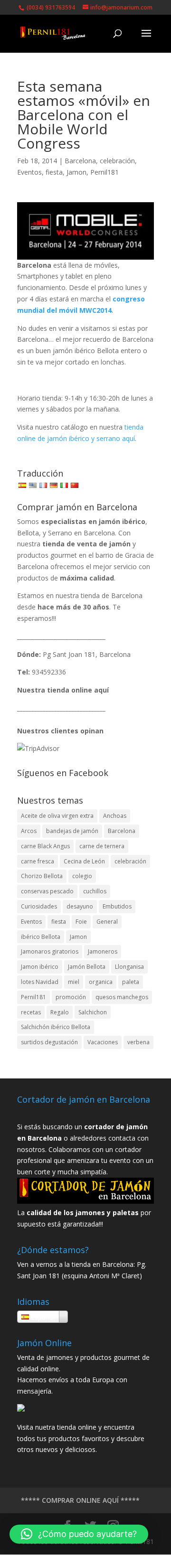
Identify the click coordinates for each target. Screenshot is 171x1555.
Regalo (59, 1012)
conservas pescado (47, 891)
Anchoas (114, 816)
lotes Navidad (39, 982)
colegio (82, 876)
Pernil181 (104, 172)
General (107, 922)
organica (101, 982)
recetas (31, 1012)
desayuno (79, 906)
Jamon (76, 172)
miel (73, 982)
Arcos (29, 831)
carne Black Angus (45, 846)
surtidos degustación (49, 1042)
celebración (117, 160)
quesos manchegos (121, 997)
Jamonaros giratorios (49, 951)
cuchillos (94, 891)
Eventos (29, 172)
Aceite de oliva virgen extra (57, 816)
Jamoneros (102, 951)
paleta (130, 982)
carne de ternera (101, 846)
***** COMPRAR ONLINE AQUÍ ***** (80, 1500)
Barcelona (80, 160)
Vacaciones (102, 1042)
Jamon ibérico (39, 967)
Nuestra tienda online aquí (63, 689)
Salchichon (92, 1012)
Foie (81, 922)
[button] (79, 1534)
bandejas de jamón (72, 831)
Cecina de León (84, 861)
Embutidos (117, 906)
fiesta (54, 172)
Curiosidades (39, 906)
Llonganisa (129, 967)
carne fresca (37, 861)
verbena (138, 1042)
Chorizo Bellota (42, 876)
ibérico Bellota (40, 937)
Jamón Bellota (86, 967)
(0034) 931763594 (50, 7)
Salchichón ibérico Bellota (55, 1027)
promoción (71, 997)
